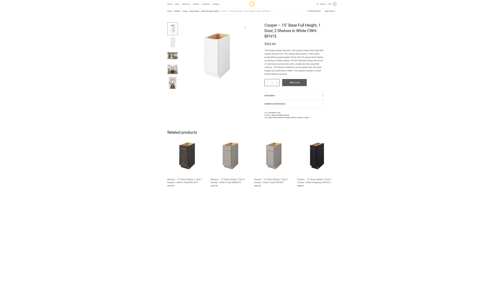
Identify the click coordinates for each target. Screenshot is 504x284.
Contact (196, 4)
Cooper (185, 11)
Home (169, 4)
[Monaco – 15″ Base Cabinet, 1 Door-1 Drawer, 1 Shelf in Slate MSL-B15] (187, 156)
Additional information (274, 104)
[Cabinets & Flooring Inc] (252, 4)
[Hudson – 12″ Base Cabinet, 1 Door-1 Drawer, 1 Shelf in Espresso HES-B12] (317, 156)
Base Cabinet (194, 11)
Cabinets (177, 11)
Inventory (206, 4)
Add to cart (294, 82)
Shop (177, 4)
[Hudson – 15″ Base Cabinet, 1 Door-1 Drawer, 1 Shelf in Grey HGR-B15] (273, 156)
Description (269, 95)
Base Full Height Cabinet (210, 11)
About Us (186, 4)
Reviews (216, 4)
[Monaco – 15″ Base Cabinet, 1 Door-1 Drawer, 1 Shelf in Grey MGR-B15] (230, 156)
